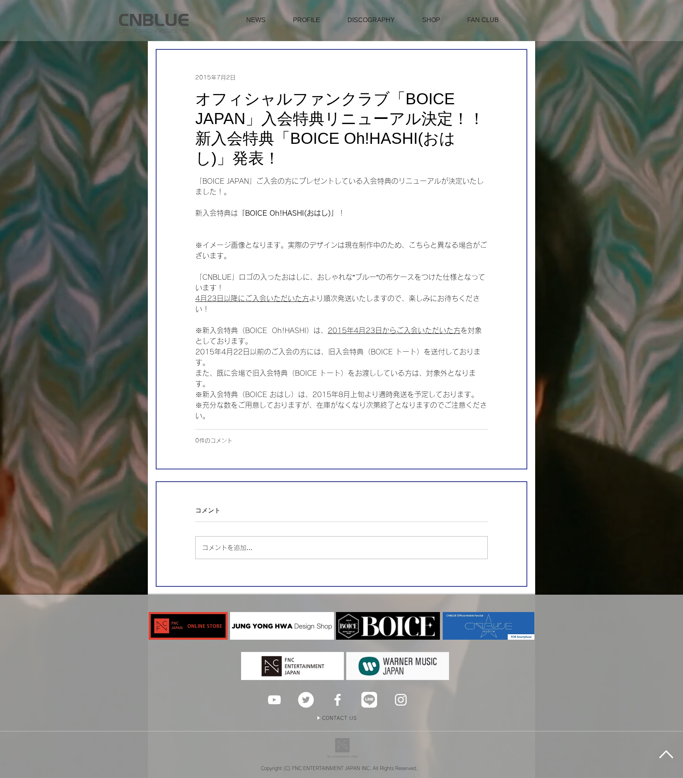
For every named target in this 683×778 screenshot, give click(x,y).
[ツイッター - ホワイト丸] (306, 700)
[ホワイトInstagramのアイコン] (401, 700)
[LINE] (369, 700)
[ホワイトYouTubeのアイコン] (274, 700)
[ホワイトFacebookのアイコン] (337, 700)
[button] (431, 20)
